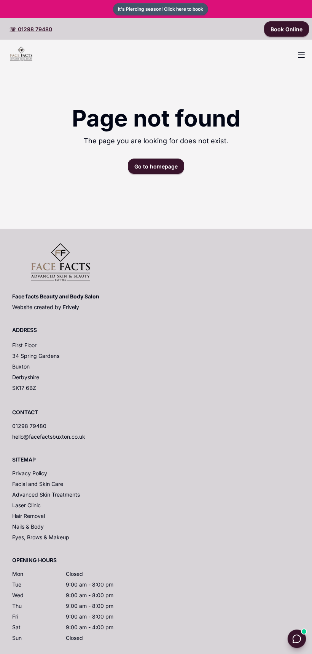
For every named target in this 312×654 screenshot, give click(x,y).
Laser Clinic (26, 505)
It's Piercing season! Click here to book (160, 9)
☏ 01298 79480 (31, 29)
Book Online (286, 29)
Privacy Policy (29, 473)
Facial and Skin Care (37, 484)
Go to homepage (156, 166)
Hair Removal (28, 516)
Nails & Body (28, 526)
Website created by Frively (45, 307)
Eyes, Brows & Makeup (40, 537)
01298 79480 (29, 426)
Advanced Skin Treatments (46, 494)
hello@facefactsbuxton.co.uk (48, 436)
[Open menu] (301, 55)
